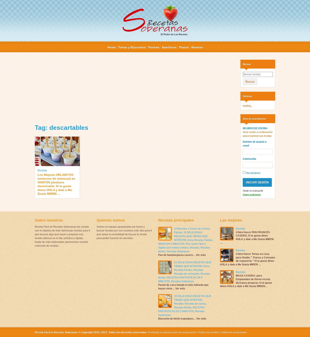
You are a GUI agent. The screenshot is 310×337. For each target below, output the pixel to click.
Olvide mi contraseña (253, 190)
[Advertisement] (134, 89)
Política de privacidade (233, 332)
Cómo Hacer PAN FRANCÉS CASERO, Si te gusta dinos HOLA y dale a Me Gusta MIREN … (247, 237)
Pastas (184, 47)
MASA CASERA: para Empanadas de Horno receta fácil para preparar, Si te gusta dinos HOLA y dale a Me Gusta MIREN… (246, 281)
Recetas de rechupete (186, 273)
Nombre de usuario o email (254, 143)
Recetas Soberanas (178, 251)
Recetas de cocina (195, 303)
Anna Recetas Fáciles (200, 240)
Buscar (250, 81)
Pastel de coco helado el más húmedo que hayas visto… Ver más (183, 286)
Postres (153, 47)
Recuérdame (252, 173)
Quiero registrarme (252, 194)
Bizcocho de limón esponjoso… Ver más (182, 318)
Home (111, 47)
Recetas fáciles (182, 307)
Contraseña (249, 158)
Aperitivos (169, 47)
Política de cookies (208, 332)
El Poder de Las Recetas (174, 34)
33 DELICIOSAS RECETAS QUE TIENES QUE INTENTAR (191, 236)
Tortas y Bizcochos (132, 47)
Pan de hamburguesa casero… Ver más (182, 255)
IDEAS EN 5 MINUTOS (171, 243)
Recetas (197, 47)
